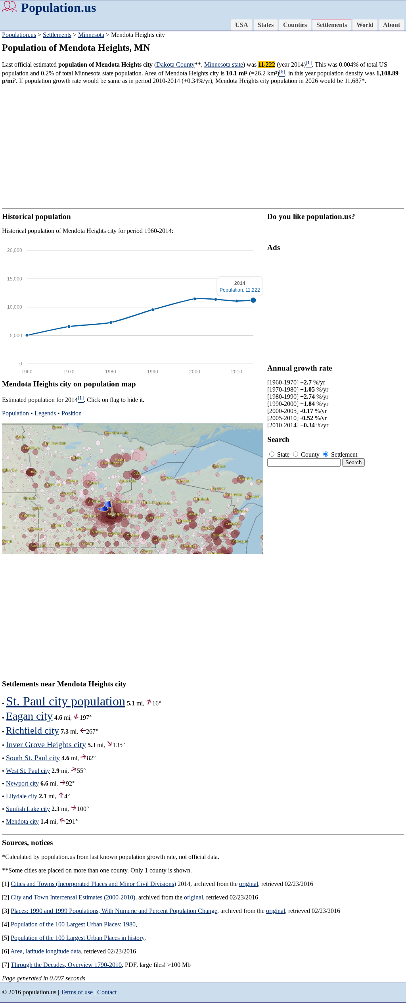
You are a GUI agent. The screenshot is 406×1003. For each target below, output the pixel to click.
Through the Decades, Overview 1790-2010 (66, 964)
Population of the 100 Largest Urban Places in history (77, 937)
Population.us (58, 7)
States (266, 24)
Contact (107, 992)
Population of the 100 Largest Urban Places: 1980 (73, 924)
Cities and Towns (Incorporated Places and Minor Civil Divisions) (93, 883)
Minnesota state (223, 64)
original (248, 883)
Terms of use (77, 992)
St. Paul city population (65, 701)
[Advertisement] (203, 146)
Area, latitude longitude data (45, 951)
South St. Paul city (33, 758)
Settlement (343, 454)
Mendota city (22, 821)
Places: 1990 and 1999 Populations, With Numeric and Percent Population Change (114, 910)
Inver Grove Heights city (46, 744)
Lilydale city (21, 796)
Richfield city (32, 730)
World (364, 24)
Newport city (22, 783)
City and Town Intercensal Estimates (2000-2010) (73, 897)
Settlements (331, 24)
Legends (45, 413)
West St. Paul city (28, 770)
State (283, 454)
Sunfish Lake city (28, 808)
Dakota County (175, 64)
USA (241, 24)
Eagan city (29, 716)
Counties (295, 24)
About (391, 24)
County (310, 454)
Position (71, 413)
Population (15, 413)
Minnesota (91, 34)
